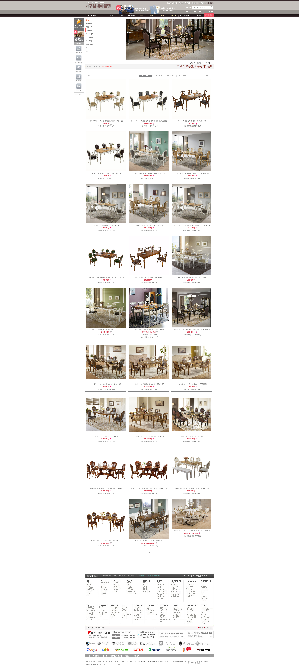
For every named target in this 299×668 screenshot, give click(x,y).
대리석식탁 (89, 34)
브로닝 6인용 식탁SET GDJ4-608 (106, 436)
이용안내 (127, 656)
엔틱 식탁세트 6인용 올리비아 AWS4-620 (192, 121)
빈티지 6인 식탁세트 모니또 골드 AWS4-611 (149, 225)
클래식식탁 (89, 44)
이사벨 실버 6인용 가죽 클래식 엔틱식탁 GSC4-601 (192, 488)
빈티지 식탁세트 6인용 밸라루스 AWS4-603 (106, 329)
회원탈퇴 (136, 656)
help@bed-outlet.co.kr (92, 664)
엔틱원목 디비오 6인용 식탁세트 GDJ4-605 (192, 384)
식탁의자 (89, 41)
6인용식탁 (89, 30)
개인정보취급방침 (116, 656)
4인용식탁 (89, 27)
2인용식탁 (89, 23)
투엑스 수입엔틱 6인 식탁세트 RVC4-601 (149, 277)
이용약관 (104, 656)
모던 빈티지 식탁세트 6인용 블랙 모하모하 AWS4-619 (149, 121)
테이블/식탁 (89, 37)
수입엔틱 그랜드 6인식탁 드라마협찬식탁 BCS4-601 (192, 329)
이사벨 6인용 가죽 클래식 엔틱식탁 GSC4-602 (106, 540)
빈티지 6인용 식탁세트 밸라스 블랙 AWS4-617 (106, 173)
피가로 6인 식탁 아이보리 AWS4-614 (106, 225)
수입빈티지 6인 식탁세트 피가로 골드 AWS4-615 (192, 173)
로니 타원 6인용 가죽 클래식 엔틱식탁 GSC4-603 (106, 488)
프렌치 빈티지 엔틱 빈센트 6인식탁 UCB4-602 (149, 329)
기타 (87, 51)
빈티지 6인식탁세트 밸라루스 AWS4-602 (192, 277)
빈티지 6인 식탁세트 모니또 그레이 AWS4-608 (149, 173)
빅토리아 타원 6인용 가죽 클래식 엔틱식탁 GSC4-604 (149, 488)
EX (87, 48)
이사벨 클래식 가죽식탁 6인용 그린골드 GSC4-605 (106, 277)
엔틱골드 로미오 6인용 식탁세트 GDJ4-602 (106, 384)
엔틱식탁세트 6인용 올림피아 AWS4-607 (149, 541)
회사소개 (96, 656)
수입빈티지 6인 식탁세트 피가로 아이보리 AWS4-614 (192, 225)
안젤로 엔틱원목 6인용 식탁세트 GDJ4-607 (149, 436)
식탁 (102, 66)
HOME (96, 66)
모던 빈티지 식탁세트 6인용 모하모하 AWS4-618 (106, 121)
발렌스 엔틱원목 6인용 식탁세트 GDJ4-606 (149, 384)
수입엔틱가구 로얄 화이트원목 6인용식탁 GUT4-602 (192, 531)
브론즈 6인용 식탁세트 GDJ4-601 (192, 436)
